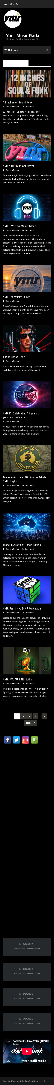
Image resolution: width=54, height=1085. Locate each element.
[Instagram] (25, 740)
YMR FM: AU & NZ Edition (18, 679)
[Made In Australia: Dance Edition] (27, 526)
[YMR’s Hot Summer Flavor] (27, 147)
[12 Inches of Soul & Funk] (27, 83)
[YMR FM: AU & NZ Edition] (27, 660)
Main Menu (13, 50)
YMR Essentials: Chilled (16, 297)
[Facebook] (7, 740)
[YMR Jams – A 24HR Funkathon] (27, 589)
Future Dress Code (14, 357)
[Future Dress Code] (27, 338)
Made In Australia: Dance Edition (22, 545)
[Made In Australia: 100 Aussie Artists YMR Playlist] (27, 458)
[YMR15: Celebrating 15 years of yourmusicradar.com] (27, 394)
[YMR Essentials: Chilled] (27, 277)
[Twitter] (16, 740)
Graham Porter (12, 106)
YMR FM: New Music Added (19, 226)
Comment (29, 106)
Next (29, 722)
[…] (20, 122)
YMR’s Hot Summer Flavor (18, 166)
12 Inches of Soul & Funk (17, 102)
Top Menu (13, 3)
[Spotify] (34, 740)
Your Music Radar (23, 35)
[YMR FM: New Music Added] (27, 207)
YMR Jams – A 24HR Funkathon (22, 608)
